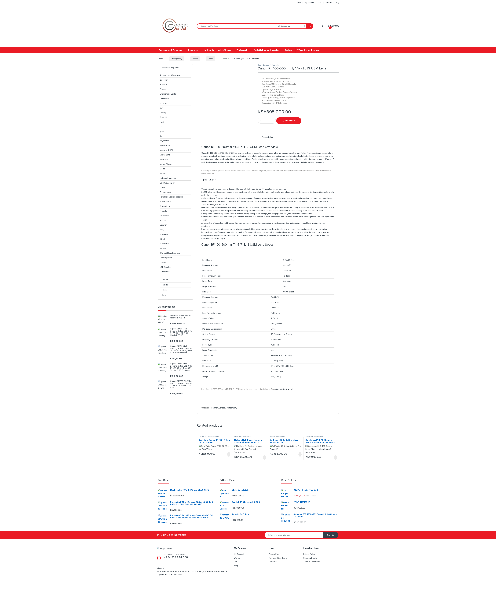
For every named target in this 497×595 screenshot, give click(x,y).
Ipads (162, 131)
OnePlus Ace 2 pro (168, 183)
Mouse (163, 173)
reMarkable (165, 215)
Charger (163, 89)
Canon (210, 59)
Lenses (195, 59)
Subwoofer (164, 244)
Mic (240, 436)
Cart (319, 2)
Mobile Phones (224, 50)
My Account (309, 2)
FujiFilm (165, 285)
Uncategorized (166, 257)
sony (162, 229)
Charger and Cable (168, 94)
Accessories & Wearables (170, 50)
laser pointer (165, 145)
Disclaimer (273, 562)
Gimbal (272, 436)
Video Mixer (165, 272)
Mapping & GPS (166, 150)
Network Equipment (168, 178)
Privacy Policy (274, 554)
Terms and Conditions (278, 558)
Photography (242, 50)
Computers (193, 50)
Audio (236, 436)
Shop (299, 2)
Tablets (288, 50)
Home (160, 59)
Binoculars (164, 80)
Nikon (164, 290)
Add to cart (290, 121)
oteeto (162, 187)
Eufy (161, 108)
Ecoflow (163, 103)
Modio (162, 169)
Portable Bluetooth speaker (266, 50)
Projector (164, 211)
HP (161, 127)
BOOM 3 (163, 84)
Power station (165, 201)
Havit (162, 122)
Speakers (164, 234)
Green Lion (164, 117)
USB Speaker (165, 267)
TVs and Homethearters (308, 50)
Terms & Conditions (311, 562)
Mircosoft (164, 159)
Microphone (165, 155)
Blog (337, 2)
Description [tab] (268, 137)
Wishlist (329, 2)
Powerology (165, 206)
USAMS (163, 262)
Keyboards (209, 50)
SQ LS (162, 239)
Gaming (163, 112)
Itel (161, 136)
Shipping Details (310, 558)
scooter (163, 220)
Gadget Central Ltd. (284, 389)
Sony (217, 436)
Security (163, 225)
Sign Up (330, 535)
